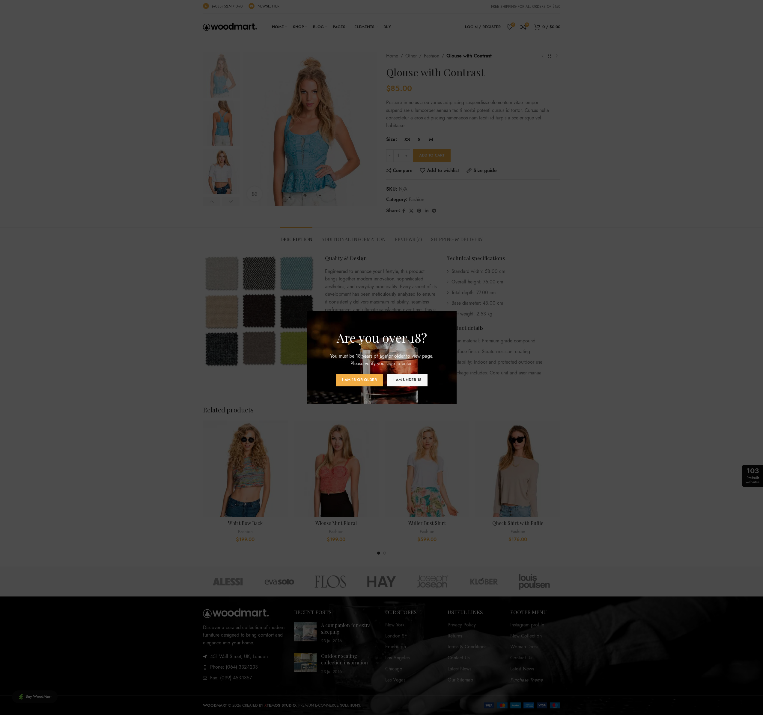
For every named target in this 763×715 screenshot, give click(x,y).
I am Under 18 (407, 379)
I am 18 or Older (359, 379)
